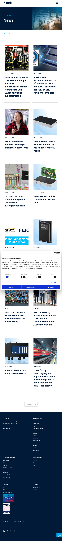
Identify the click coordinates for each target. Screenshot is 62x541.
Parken (34, 435)
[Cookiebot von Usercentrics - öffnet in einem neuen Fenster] (53, 253)
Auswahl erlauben (31, 287)
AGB (18, 525)
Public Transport (36, 440)
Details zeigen (53, 282)
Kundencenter (6, 460)
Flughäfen (35, 426)
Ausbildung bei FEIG (7, 492)
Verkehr (34, 447)
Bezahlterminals (6, 428)
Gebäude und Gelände (38, 428)
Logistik (35, 433)
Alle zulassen (50, 287)
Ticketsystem (6, 462)
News (34, 465)
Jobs (4, 487)
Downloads (5, 472)
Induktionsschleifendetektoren (10, 423)
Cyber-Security (6, 477)
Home (5, 33)
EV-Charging (36, 423)
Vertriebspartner (36, 487)
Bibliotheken (36, 421)
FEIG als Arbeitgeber (7, 489)
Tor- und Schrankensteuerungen (10, 421)
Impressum (5, 525)
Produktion (35, 438)
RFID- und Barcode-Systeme (9, 426)
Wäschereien (36, 450)
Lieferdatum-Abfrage (7, 467)
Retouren (5, 465)
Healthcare (35, 430)
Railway (34, 443)
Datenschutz (12, 525)
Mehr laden (29, 404)
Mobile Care (5, 470)
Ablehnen (11, 287)
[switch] (23, 277)
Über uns (35, 460)
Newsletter (35, 489)
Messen (34, 462)
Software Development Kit (9, 474)
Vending (35, 445)
